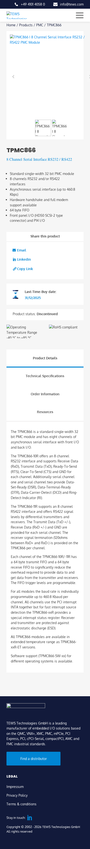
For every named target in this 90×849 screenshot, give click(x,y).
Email (21, 250)
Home (11, 25)
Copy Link (25, 268)
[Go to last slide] (13, 76)
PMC (39, 25)
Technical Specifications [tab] (45, 376)
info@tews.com (72, 4)
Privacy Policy (17, 795)
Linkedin (24, 259)
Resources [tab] (45, 412)
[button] (43, 128)
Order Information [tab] (45, 394)
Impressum (15, 786)
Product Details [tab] (45, 358)
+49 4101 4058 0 (33, 4)
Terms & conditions (21, 804)
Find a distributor (33, 758)
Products (26, 25)
